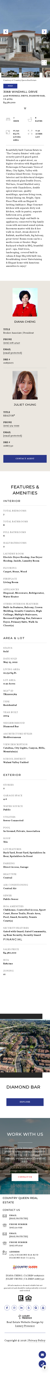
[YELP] (28, 1307)
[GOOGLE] (36, 1307)
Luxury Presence (25, 1326)
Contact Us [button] (25, 1177)
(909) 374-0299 (11, 425)
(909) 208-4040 (11, 343)
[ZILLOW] (43, 1307)
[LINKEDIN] (21, 1307)
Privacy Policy (36, 1340)
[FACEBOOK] (7, 1307)
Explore (25, 1102)
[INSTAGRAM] (14, 1307)
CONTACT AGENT (25, 458)
